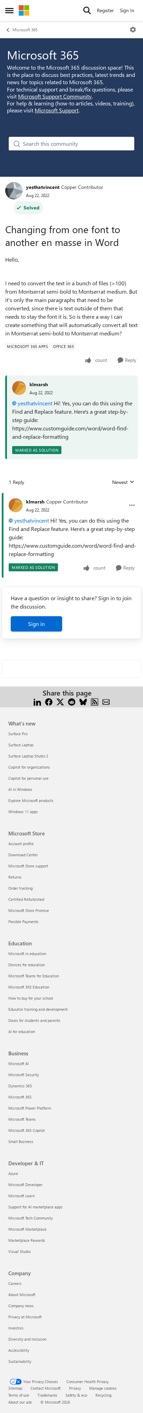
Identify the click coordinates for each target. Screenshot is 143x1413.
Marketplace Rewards (26, 1240)
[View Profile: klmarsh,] (19, 388)
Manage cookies (103, 1388)
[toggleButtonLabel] (133, 29)
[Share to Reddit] (71, 701)
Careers (15, 1283)
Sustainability (19, 1361)
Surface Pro (17, 733)
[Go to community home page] (24, 10)
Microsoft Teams (22, 1119)
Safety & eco (76, 1395)
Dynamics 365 (20, 1085)
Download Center (23, 854)
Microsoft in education (27, 953)
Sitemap (15, 1388)
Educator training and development (38, 1009)
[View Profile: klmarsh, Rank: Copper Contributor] (16, 505)
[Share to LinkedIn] (37, 701)
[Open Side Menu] (9, 10)
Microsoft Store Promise (28, 910)
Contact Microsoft (46, 1388)
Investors (16, 1328)
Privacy (75, 1388)
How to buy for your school (30, 998)
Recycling (103, 1395)
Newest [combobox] (123, 482)
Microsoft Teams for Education (33, 975)
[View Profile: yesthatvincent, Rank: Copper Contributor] (14, 190)
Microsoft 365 (24, 29)
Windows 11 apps (23, 811)
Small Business (20, 1141)
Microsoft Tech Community (30, 1218)
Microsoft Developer (25, 1184)
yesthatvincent (42, 187)
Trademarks (47, 1395)
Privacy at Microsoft (25, 1316)
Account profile (21, 843)
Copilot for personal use (28, 778)
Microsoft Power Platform (29, 1108)
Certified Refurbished (26, 899)
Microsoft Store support (28, 865)
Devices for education (26, 964)
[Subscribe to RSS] (94, 701)
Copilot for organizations (29, 767)
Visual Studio (19, 1251)
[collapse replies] (71, 496)
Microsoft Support (56, 110)
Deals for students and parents (34, 1020)
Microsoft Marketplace (27, 1229)
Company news (21, 1305)
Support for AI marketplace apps (35, 1206)
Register (105, 10)
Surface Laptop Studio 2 (28, 756)
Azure (13, 1173)
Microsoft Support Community (55, 96)
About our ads (20, 1402)
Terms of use (18, 1395)
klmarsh (39, 384)
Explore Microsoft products (30, 800)
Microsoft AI (18, 1063)
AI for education (21, 1031)
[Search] (87, 10)
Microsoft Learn (21, 1195)
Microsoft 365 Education (28, 987)
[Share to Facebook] (48, 701)
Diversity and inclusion (27, 1339)
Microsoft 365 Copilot (26, 1130)
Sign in (36, 623)
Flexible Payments (23, 921)
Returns (15, 877)
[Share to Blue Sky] (83, 701)
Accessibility (18, 1350)
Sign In (127, 10)
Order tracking (20, 888)
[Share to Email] (106, 701)
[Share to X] (60, 701)
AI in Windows (20, 789)
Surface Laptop (20, 744)
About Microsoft (21, 1294)
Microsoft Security (23, 1074)
